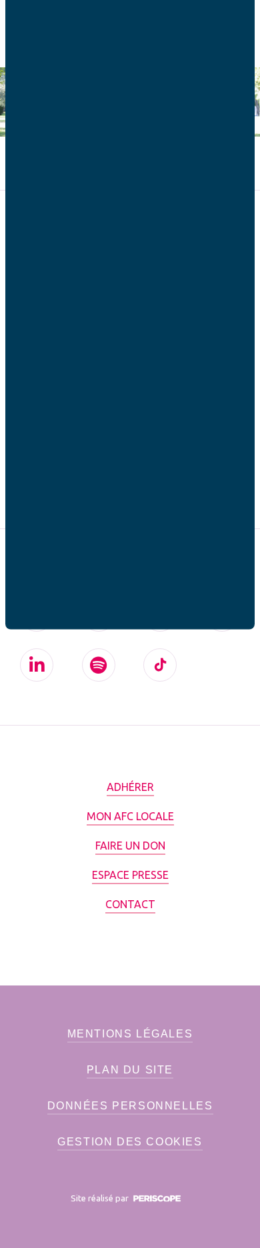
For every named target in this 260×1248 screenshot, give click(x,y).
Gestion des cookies (129, 1141)
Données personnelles (130, 1105)
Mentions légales (130, 1033)
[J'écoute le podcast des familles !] (98, 665)
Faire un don (130, 846)
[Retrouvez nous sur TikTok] (160, 665)
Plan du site (130, 1069)
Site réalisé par (101, 1198)
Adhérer (130, 787)
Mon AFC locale (130, 816)
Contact (130, 904)
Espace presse (130, 875)
